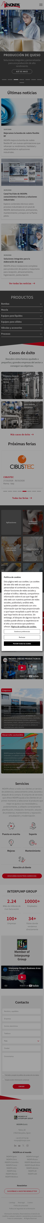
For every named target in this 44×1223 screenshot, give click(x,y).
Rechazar (22, 637)
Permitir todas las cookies (22, 644)
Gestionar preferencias (22, 631)
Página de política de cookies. (24, 626)
